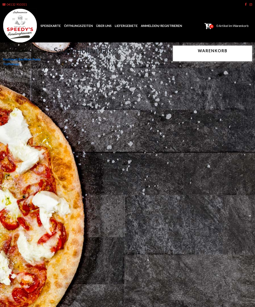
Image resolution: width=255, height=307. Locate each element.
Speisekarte (50, 26)
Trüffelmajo (11, 64)
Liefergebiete (126, 26)
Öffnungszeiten (78, 26)
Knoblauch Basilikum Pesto (21, 59)
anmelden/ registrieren (161, 26)
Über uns (104, 26)
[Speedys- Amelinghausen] (20, 25)
